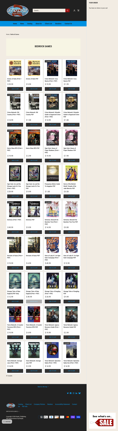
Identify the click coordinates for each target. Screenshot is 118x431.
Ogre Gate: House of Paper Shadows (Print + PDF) (52, 150)
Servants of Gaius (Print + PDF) (15, 257)
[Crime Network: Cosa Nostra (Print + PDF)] (53, 68)
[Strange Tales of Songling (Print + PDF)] (53, 281)
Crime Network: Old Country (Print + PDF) (13, 113)
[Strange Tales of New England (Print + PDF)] (34, 281)
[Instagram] (73, 393)
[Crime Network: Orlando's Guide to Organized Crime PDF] (71, 102)
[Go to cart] (78, 10)
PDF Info (24, 406)
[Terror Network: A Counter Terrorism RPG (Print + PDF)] (15, 314)
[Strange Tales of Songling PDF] (71, 281)
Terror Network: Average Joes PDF (33, 362)
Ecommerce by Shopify (17, 418)
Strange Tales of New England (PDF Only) (13, 292)
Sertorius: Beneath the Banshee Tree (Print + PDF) (51, 222)
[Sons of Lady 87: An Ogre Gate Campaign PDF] (71, 245)
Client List (28, 404)
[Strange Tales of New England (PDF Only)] (15, 281)
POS (7, 418)
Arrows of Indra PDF (32, 79)
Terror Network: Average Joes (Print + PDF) (14, 362)
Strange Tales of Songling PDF (71, 292)
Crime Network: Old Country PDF (32, 113)
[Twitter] (68, 393)
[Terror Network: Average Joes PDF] (34, 350)
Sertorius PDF (30, 220)
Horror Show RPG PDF (32, 148)
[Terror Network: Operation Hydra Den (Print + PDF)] (71, 350)
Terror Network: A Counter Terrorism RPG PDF (34, 326)
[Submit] (67, 10)
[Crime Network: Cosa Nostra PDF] (71, 68)
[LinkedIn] (76, 393)
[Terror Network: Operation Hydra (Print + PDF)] (53, 350)
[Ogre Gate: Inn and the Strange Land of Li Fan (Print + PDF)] (15, 173)
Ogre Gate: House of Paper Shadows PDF (70, 149)
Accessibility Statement (62, 404)
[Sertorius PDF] (34, 209)
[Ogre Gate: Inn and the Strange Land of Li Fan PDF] (34, 173)
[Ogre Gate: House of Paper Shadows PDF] (71, 137)
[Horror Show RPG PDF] (34, 137)
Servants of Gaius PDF (33, 256)
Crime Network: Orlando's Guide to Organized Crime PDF (71, 114)
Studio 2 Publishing (21, 416)
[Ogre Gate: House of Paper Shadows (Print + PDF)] (53, 137)
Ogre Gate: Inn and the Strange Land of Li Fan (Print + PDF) (14, 186)
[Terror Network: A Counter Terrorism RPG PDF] (34, 314)
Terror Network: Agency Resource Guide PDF (71, 326)
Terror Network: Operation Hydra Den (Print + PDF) (71, 362)
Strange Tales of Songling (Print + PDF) (52, 292)
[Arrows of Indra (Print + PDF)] (15, 68)
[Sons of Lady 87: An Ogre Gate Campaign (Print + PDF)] (53, 245)
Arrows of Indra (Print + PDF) (14, 80)
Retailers (50, 404)
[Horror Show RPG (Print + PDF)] (15, 137)
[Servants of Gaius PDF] (34, 245)
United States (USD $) (12, 411)
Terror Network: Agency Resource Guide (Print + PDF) (52, 327)
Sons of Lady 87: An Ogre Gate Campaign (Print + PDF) (52, 258)
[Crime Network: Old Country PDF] (34, 102)
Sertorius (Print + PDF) (14, 220)
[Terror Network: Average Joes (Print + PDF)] (15, 350)
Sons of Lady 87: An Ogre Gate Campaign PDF (71, 257)
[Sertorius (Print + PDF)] (15, 209)
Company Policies (39, 404)
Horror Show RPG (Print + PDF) (15, 149)
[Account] (74, 10)
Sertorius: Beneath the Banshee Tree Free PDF (71, 221)
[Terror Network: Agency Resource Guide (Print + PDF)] (53, 314)
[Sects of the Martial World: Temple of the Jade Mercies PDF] (71, 173)
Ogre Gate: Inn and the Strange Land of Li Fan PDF (33, 186)
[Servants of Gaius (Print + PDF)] (15, 245)
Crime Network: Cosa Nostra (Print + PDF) (51, 80)
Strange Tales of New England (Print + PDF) (32, 292)
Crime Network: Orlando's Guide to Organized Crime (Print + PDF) (52, 114)
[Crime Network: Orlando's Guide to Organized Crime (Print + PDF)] (53, 102)
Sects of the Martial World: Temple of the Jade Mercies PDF (70, 186)
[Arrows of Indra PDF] (34, 68)
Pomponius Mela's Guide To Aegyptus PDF (52, 185)
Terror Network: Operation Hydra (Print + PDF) (52, 362)
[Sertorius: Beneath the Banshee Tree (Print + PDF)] (53, 209)
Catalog (20, 404)
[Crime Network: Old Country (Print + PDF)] (15, 102)
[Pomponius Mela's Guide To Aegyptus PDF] (53, 173)
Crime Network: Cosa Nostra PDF (70, 80)
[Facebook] (70, 393)
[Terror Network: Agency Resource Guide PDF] (71, 314)
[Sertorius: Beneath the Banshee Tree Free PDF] (71, 209)
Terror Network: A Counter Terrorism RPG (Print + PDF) (15, 327)
